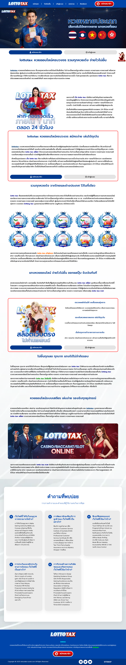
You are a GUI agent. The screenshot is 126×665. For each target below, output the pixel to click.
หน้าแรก (36, 4)
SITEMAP (107, 662)
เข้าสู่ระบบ (59, 4)
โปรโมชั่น (47, 4)
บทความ (72, 4)
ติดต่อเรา (83, 4)
